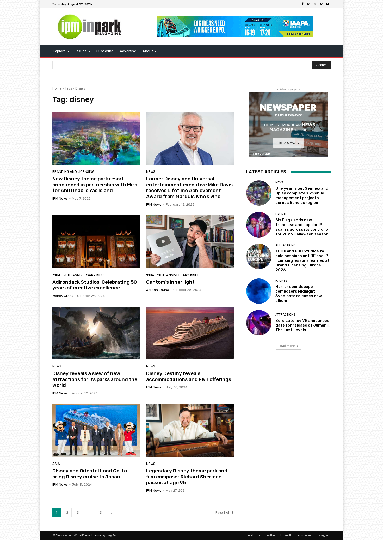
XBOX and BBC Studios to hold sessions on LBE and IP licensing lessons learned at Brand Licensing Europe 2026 (302, 260)
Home (56, 88)
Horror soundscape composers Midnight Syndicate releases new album (298, 293)
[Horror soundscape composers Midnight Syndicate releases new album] (258, 291)
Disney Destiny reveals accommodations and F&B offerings (188, 376)
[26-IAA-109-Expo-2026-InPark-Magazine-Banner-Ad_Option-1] (235, 26)
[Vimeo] (321, 4)
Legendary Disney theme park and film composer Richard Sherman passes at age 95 (186, 477)
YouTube (304, 535)
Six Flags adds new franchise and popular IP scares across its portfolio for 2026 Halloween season (301, 227)
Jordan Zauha (157, 290)
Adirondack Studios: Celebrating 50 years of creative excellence (94, 285)
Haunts (281, 214)
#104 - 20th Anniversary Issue (79, 275)
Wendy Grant (62, 296)
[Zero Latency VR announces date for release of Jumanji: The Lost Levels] (258, 322)
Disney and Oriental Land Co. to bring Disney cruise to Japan (89, 474)
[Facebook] (302, 4)
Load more (287, 345)
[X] (315, 4)
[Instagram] (309, 4)
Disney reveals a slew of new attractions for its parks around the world (94, 379)
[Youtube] (327, 4)
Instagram (323, 535)
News (150, 171)
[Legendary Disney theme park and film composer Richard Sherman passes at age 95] (190, 430)
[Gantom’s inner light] (190, 241)
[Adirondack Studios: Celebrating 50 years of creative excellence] (96, 241)
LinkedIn (286, 535)
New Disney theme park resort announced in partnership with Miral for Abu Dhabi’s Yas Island (95, 185)
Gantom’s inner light (170, 282)
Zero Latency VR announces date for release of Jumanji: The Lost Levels (302, 325)
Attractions (285, 245)
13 (100, 512)
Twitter (270, 535)
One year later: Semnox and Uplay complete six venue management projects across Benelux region (301, 195)
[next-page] (111, 512)
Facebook (253, 535)
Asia (56, 463)
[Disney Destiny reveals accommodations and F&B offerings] (190, 333)
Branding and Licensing (73, 171)
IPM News (60, 198)
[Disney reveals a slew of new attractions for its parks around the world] (96, 333)
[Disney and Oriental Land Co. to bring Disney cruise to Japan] (96, 430)
